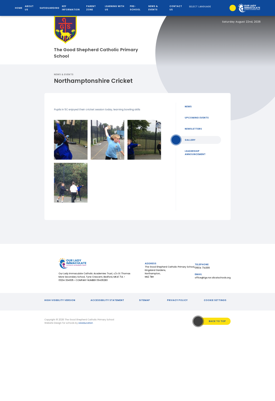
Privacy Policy (177, 300)
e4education (85, 323)
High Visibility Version (59, 300)
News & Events (64, 74)
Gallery (190, 140)
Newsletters (193, 128)
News (188, 106)
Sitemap (144, 300)
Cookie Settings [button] (215, 300)
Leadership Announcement (195, 152)
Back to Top (217, 321)
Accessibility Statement (107, 300)
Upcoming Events (197, 117)
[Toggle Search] (232, 8)
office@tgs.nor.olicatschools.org (213, 277)
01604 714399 (202, 267)
